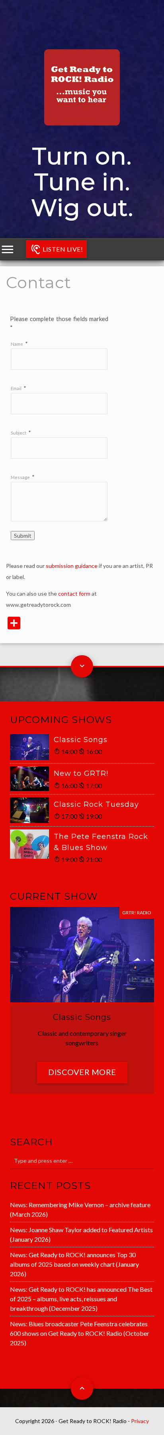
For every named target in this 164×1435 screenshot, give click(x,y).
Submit (22, 535)
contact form (74, 593)
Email (16, 388)
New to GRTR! (81, 773)
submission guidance (72, 565)
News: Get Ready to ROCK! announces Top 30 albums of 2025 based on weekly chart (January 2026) (74, 1264)
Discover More (82, 1072)
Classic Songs (80, 739)
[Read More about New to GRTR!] (32, 778)
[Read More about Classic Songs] (32, 747)
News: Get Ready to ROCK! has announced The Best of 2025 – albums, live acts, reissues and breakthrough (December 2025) (81, 1298)
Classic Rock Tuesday (96, 804)
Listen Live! (62, 249)
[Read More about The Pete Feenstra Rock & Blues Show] (32, 844)
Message (20, 477)
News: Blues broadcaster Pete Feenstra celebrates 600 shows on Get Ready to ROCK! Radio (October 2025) (79, 1333)
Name (17, 343)
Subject (18, 432)
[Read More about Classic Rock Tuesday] (32, 810)
